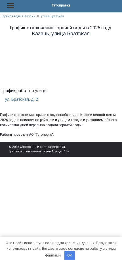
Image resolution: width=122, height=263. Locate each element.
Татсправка (61, 5)
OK (69, 255)
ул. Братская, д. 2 (21, 99)
